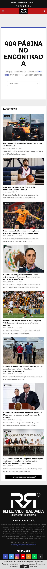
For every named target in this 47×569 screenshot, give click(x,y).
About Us (13, 3)
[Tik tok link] (30, 6)
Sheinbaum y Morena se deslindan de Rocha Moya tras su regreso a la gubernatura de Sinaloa (22, 415)
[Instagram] (17, 556)
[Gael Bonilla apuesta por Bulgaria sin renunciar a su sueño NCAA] (23, 171)
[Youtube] (23, 556)
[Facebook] (5, 556)
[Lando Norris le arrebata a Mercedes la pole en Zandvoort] (23, 127)
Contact (31, 3)
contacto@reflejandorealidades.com (23, 545)
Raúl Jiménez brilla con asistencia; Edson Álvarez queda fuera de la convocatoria (21, 232)
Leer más (33, 566)
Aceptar (24, 567)
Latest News (10, 109)
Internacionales (9, 339)
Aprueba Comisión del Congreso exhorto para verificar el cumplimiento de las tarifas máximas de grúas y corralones (23, 461)
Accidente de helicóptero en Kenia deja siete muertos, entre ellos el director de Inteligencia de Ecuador (22, 369)
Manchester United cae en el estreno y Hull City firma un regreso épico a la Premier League (22, 323)
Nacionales (8, 247)
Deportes (7, 116)
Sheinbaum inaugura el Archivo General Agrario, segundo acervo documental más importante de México (21, 277)
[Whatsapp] (34, 556)
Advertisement (22, 3)
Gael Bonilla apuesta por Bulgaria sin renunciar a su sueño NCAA (19, 188)
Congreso (7, 431)
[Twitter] (11, 556)
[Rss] (28, 556)
